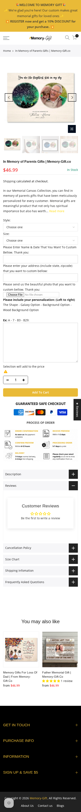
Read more (56, 211)
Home (7, 51)
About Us (27, 806)
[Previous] (9, 97)
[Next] (72, 97)
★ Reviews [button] (77, 409)
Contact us (45, 806)
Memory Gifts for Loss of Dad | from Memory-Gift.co (20, 676)
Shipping (9, 181)
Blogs (60, 806)
